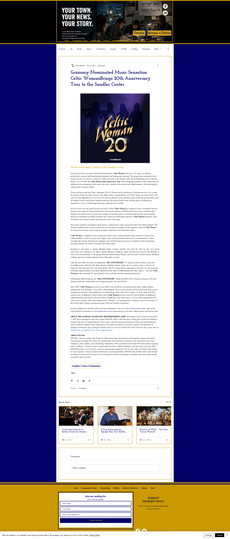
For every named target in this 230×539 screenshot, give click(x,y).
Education (146, 49)
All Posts (62, 49)
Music (73, 372)
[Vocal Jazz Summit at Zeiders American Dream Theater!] (76, 416)
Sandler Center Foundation (86, 366)
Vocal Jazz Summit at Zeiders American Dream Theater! (74, 431)
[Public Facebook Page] (165, 6)
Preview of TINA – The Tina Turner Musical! (154, 431)
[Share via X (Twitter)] (78, 381)
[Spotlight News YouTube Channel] (165, 13)
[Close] (227, 535)
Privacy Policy (94, 535)
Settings (208, 535)
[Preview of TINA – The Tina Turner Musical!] (154, 416)
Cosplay (113, 49)
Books (79, 49)
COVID (124, 49)
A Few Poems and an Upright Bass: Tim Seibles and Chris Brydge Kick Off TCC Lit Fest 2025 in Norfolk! (114, 431)
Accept (219, 535)
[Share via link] (89, 381)
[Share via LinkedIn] (83, 381)
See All (168, 402)
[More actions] (157, 65)
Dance (89, 49)
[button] (168, 49)
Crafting (134, 49)
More (157, 49)
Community (100, 49)
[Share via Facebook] (72, 381)
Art (71, 49)
